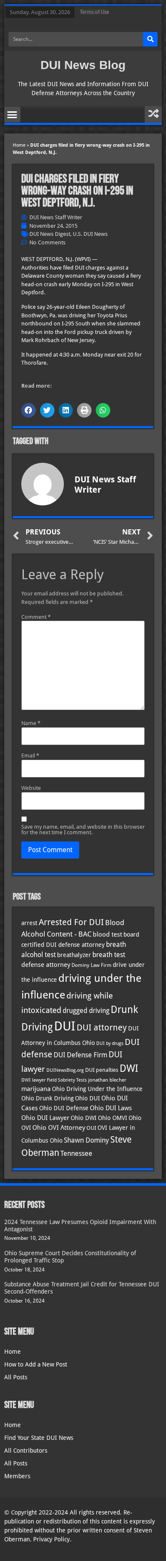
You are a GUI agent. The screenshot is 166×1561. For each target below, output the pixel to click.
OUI (91, 1128)
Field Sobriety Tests (67, 1080)
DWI (129, 1068)
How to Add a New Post (35, 1364)
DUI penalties (101, 1070)
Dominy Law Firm (92, 965)
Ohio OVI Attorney (58, 1128)
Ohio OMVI (112, 1117)
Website (31, 788)
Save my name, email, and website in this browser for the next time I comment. (83, 829)
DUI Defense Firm (80, 1055)
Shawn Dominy (86, 1140)
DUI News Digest (49, 234)
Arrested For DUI (71, 922)
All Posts (15, 1377)
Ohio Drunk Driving (47, 1098)
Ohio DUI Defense (64, 1108)
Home (19, 145)
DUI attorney (102, 1027)
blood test (107, 934)
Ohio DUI (87, 1098)
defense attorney (45, 965)
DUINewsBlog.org (65, 1070)
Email (30, 755)
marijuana (36, 1088)
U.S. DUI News (90, 234)
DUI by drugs (109, 1043)
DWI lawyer (33, 1080)
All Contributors (25, 1450)
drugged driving (86, 1011)
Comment (36, 617)
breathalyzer (74, 955)
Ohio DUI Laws (111, 1108)
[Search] (150, 39)
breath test (108, 955)
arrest (29, 923)
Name (30, 723)
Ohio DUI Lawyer (45, 1118)
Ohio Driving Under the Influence (97, 1088)
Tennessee (76, 1153)
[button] (12, 115)
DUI (64, 1026)
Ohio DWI (84, 1117)
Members (17, 1476)
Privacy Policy (51, 1539)
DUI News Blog (83, 65)
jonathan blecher (107, 1080)
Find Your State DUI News (38, 1437)
